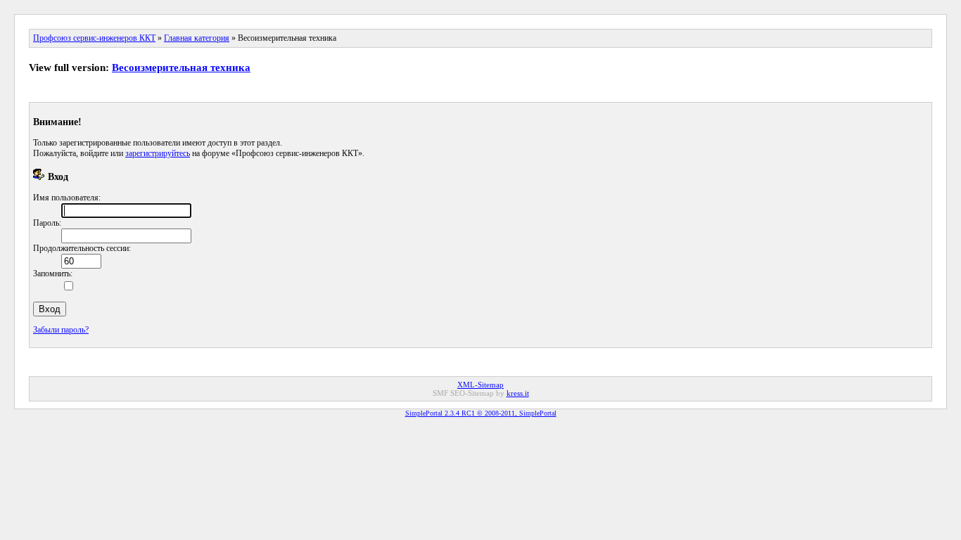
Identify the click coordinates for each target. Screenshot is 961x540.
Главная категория (196, 38)
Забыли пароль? (61, 330)
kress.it (518, 393)
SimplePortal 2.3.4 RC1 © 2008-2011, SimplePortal (480, 413)
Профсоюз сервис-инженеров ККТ (94, 38)
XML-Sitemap (480, 384)
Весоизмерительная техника (181, 67)
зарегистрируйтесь (157, 153)
